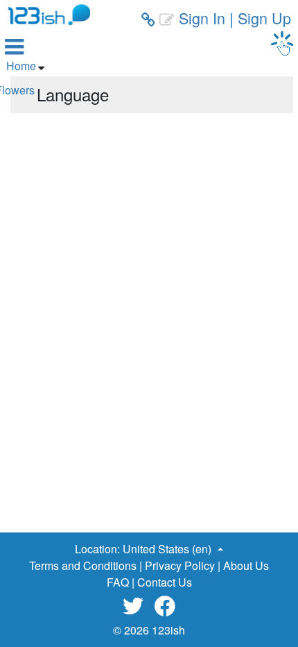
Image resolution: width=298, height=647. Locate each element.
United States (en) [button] (168, 549)
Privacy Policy (180, 565)
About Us (246, 565)
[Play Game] (282, 43)
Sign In (202, 17)
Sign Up (264, 17)
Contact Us (164, 582)
